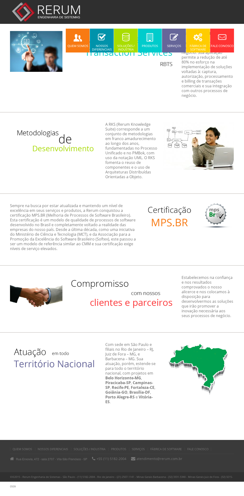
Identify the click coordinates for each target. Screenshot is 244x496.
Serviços (138, 449)
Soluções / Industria (90, 449)
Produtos (118, 449)
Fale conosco (197, 449)
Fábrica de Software (166, 449)
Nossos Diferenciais (53, 449)
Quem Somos (22, 449)
